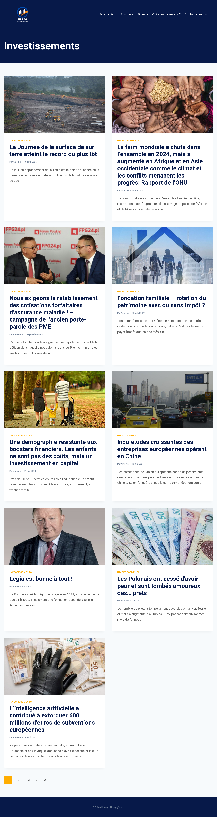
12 (44, 780)
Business (127, 14)
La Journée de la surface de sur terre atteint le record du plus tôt (53, 151)
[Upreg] (22, 14)
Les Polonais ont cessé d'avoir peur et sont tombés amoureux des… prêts (158, 586)
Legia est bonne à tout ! (41, 578)
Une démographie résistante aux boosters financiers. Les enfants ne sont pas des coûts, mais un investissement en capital (53, 453)
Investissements (20, 140)
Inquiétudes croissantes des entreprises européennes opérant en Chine (162, 449)
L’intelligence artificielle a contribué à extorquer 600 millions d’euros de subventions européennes (52, 719)
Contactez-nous (195, 14)
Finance (142, 14)
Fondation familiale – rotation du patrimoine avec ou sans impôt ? (161, 302)
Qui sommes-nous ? (166, 14)
